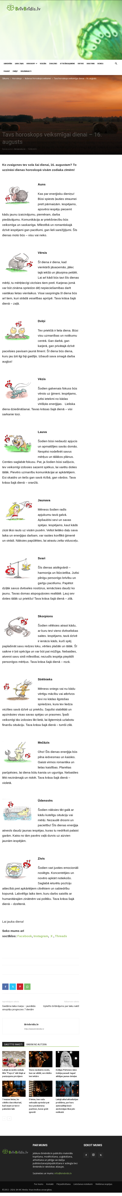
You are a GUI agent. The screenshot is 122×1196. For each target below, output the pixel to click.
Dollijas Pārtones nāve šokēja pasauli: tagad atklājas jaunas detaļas (66, 1073)
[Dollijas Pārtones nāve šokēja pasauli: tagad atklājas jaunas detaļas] (67, 1059)
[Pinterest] (20, 986)
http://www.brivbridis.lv (34, 1029)
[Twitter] (13, 986)
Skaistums (91, 63)
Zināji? (15, 71)
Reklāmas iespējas (104, 1184)
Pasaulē (7, 71)
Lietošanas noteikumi (83, 1184)
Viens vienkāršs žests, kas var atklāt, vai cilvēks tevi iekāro (40, 1073)
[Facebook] (5, 986)
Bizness (100, 63)
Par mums (38, 1184)
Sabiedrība (8, 63)
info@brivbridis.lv (63, 1173)
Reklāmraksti (26, 71)
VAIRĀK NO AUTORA (36, 1044)
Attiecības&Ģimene (67, 63)
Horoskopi (31, 63)
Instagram (41, 936)
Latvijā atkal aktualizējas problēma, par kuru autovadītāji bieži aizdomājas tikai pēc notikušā (67, 1105)
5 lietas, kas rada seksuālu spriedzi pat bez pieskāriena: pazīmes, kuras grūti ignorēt (39, 1105)
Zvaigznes (53, 63)
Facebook (24, 936)
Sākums (5, 78)
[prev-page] (4, 1118)
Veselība (43, 63)
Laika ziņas (19, 63)
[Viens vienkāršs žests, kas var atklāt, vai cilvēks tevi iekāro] (40, 1059)
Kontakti (50, 1184)
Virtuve (81, 63)
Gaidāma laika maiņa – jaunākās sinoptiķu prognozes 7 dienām (19, 1008)
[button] (116, 63)
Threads (61, 936)
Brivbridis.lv (19, 149)
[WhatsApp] (27, 986)
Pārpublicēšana (64, 1184)
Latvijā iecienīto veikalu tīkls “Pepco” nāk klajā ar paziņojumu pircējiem (13, 1073)
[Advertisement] (61, 36)
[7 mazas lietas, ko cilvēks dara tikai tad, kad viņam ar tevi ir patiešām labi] (14, 1089)
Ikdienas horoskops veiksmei (38, 78)
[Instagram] (93, 1154)
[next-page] (9, 1118)
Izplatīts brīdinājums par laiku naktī (61, 1006)
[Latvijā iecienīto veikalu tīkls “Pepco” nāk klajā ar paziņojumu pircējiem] (14, 1059)
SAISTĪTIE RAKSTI (13, 1044)
